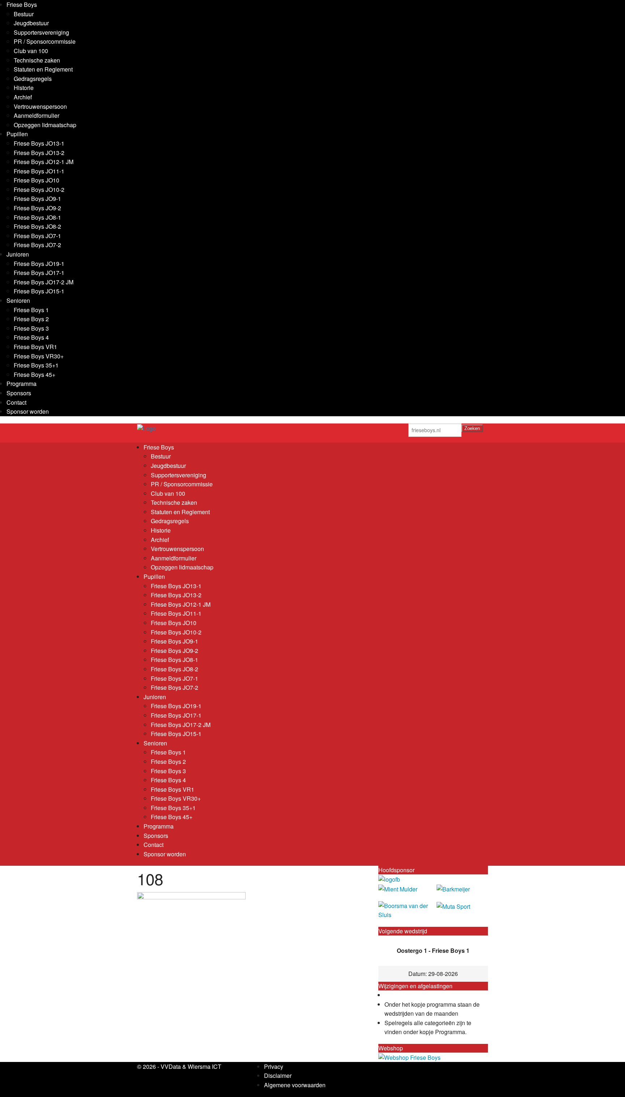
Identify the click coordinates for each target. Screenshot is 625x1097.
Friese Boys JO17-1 (39, 272)
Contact (16, 402)
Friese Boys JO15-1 (39, 291)
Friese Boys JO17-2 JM (43, 282)
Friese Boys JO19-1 (39, 263)
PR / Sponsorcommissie (45, 41)
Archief (23, 97)
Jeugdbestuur (31, 23)
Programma (22, 383)
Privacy (273, 1066)
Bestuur (24, 14)
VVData (171, 1066)
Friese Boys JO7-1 (37, 236)
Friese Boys (22, 4)
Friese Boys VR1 (35, 347)
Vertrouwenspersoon (40, 106)
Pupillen (17, 134)
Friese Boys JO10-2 (39, 189)
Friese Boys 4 (31, 337)
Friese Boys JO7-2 (37, 245)
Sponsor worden (28, 411)
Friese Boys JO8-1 (37, 217)
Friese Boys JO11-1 (39, 171)
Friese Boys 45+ (34, 374)
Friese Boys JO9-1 (37, 198)
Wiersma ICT (204, 1066)
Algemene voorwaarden (295, 1085)
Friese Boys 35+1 (36, 365)
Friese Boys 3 (31, 328)
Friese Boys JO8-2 (37, 226)
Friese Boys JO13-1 (39, 143)
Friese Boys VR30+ (39, 356)
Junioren (18, 254)
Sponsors (19, 393)
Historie (24, 87)
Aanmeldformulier (36, 115)
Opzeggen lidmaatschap (45, 125)
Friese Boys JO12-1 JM (43, 162)
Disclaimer (278, 1075)
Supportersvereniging (41, 32)
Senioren (18, 300)
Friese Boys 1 (31, 310)
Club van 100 (31, 51)
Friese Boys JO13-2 (39, 153)
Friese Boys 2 (31, 319)
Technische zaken (37, 60)
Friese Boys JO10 (36, 180)
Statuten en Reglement (43, 69)
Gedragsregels (33, 78)
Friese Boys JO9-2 (37, 208)
